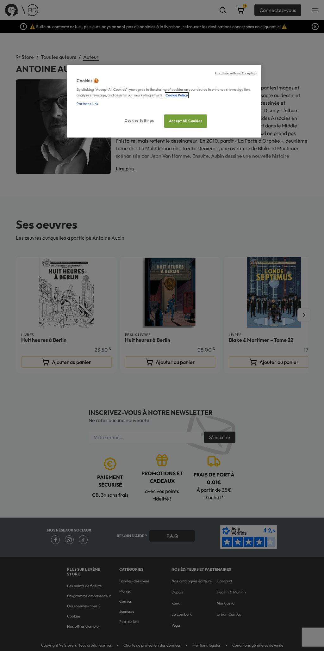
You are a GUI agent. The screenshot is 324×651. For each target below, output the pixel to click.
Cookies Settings (139, 120)
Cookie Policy (176, 95)
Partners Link (87, 103)
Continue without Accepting (236, 73)
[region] (164, 101)
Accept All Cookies (185, 121)
